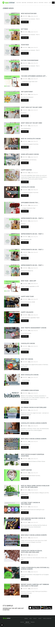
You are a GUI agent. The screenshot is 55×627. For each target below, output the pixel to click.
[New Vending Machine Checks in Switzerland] (12, 523)
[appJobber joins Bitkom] (12, 396)
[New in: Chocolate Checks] (12, 144)
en (53, 2)
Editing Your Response (29, 60)
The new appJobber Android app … (34, 76)
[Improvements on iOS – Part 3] (12, 239)
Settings (24, 29)
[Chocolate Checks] (12, 192)
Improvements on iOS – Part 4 (32, 218)
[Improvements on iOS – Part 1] (12, 270)
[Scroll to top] (52, 624)
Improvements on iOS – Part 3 (32, 234)
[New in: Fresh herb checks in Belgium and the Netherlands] (12, 491)
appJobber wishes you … (30, 202)
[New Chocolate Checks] (12, 380)
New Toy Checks (27, 359)
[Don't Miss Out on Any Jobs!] (12, 112)
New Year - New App (28, 281)
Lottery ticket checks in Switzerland (30, 503)
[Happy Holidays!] (12, 317)
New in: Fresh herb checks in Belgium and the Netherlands (35, 486)
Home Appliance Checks (30, 154)
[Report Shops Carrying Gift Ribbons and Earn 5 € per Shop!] (12, 590)
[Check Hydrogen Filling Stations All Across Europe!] (12, 573)
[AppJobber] (8, 2)
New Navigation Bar (28, 13)
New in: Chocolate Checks (31, 138)
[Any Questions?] (12, 97)
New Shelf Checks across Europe (33, 439)
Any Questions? (27, 92)
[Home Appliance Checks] (12, 159)
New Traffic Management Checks (33, 328)
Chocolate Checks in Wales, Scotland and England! (31, 551)
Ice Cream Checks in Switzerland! (33, 407)
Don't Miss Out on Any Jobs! (31, 107)
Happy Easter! (26, 170)
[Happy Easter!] (12, 175)
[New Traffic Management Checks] (12, 333)
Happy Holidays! (27, 312)
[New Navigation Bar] (12, 18)
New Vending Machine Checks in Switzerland (33, 519)
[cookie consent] (2, 625)
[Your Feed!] (12, 50)
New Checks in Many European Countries (32, 455)
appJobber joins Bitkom (30, 390)
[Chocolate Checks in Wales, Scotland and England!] (12, 556)
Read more (24, 22)
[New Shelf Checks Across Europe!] (12, 540)
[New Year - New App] (12, 286)
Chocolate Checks (28, 187)
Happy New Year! (27, 296)
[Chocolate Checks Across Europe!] (12, 428)
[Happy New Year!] (12, 302)
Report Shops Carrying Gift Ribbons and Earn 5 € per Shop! (35, 585)
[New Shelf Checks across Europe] (12, 444)
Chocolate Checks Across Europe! (34, 423)
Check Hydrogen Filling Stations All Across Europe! (35, 568)
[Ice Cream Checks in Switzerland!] (12, 412)
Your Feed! (25, 45)
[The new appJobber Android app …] (12, 81)
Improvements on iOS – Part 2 (32, 249)
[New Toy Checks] (12, 364)
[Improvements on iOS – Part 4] (12, 223)
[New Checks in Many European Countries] (12, 459)
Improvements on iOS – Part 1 (32, 265)
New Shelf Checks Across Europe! (34, 535)
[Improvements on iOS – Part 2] (12, 255)
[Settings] (12, 34)
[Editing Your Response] (12, 65)
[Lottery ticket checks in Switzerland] (12, 508)
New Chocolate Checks (30, 375)
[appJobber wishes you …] (12, 208)
